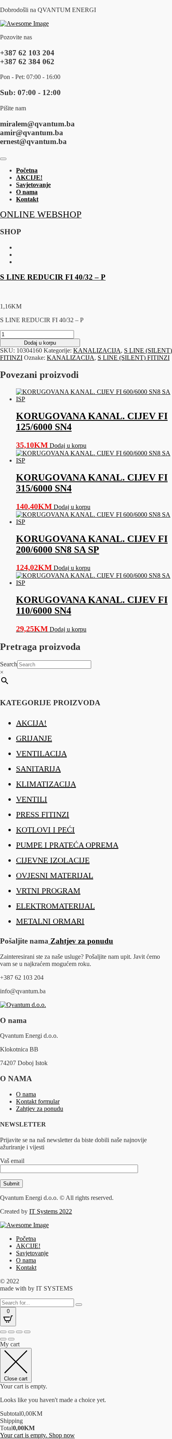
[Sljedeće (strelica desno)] (11, 1339)
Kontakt (27, 199)
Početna (27, 170)
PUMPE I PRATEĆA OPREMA (67, 844)
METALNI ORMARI (50, 921)
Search (8, 664)
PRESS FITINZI (42, 814)
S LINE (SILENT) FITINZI (134, 357)
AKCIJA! (31, 722)
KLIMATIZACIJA (46, 783)
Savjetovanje (33, 184)
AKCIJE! (29, 177)
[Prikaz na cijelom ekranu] (11, 1332)
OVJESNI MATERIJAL (54, 875)
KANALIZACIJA (97, 350)
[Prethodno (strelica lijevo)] (3, 1339)
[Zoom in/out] (3, 1332)
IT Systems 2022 (50, 1211)
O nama (27, 192)
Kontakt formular (38, 1101)
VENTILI (31, 799)
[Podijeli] (19, 1332)
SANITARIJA (38, 768)
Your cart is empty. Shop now (37, 1435)
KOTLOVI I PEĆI (45, 829)
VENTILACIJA (41, 753)
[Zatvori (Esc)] (27, 1332)
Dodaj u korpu (40, 343)
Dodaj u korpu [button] (68, 445)
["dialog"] (86, 1390)
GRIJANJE (34, 738)
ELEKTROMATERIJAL (55, 905)
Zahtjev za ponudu (80, 941)
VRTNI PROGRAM (48, 890)
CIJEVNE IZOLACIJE (53, 860)
